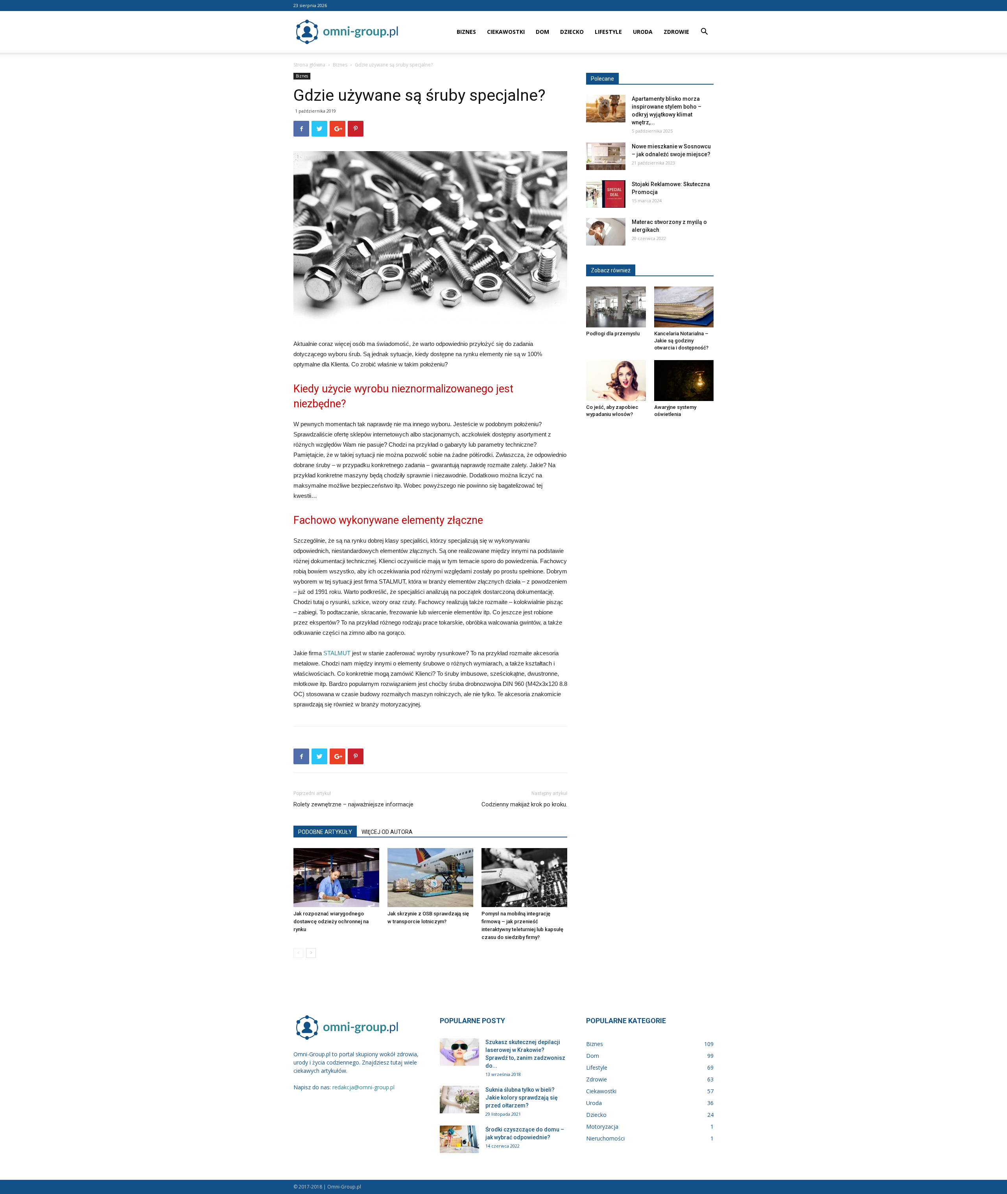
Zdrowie (676, 31)
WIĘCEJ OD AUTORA (387, 832)
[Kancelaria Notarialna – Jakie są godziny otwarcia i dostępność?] (684, 306)
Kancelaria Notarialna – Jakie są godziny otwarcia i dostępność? (681, 341)
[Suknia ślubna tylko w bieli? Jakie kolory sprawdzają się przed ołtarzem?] (459, 1099)
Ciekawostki (506, 31)
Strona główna (309, 64)
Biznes (466, 31)
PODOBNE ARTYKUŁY (325, 832)
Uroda (643, 31)
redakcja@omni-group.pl (363, 1087)
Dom (542, 31)
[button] (704, 32)
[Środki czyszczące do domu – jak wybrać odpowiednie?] (459, 1139)
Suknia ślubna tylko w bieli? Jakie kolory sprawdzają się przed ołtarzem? (521, 1098)
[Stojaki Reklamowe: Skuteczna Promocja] (605, 194)
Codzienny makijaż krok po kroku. (524, 804)
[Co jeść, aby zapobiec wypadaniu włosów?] (616, 380)
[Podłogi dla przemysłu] (616, 306)
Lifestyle (608, 31)
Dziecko (572, 31)
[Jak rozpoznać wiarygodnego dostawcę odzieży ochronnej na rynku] (336, 877)
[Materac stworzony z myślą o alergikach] (605, 232)
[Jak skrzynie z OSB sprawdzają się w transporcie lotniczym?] (430, 877)
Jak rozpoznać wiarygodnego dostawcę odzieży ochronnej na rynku (331, 921)
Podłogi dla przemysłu (613, 333)
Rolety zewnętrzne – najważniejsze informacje (353, 804)
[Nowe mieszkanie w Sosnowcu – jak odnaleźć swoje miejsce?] (605, 156)
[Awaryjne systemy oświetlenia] (684, 380)
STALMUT (336, 653)
